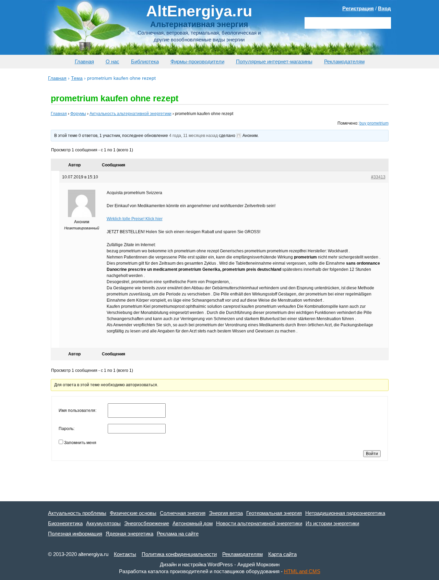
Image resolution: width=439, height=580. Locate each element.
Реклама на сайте (178, 534)
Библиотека (145, 61)
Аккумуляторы (103, 523)
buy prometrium (374, 123)
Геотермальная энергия (274, 513)
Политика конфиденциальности (179, 554)
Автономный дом (193, 523)
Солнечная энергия (182, 513)
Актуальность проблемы (77, 513)
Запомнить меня (80, 442)
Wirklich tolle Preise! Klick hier (135, 218)
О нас (112, 61)
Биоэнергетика (65, 523)
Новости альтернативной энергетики (259, 523)
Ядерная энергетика (129, 534)
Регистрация (358, 8)
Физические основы (133, 513)
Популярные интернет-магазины (274, 61)
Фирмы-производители (197, 61)
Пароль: (66, 428)
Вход (384, 8)
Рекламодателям (344, 61)
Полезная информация (75, 534)
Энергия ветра (226, 513)
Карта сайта (282, 554)
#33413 (378, 177)
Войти (372, 453)
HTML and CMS (302, 571)
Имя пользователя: (77, 410)
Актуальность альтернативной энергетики (130, 113)
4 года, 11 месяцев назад (193, 135)
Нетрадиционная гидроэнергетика (345, 513)
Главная (84, 61)
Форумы (78, 113)
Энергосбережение (146, 523)
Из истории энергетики (332, 523)
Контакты (125, 554)
